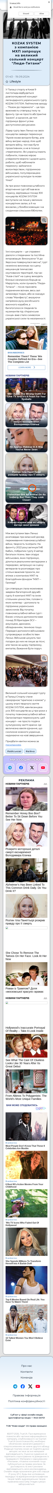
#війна (30, 751)
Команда (26, 1377)
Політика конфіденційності (26, 1401)
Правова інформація (26, 1395)
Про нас (26, 1365)
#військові (14, 751)
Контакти (26, 1371)
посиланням (13, 744)
